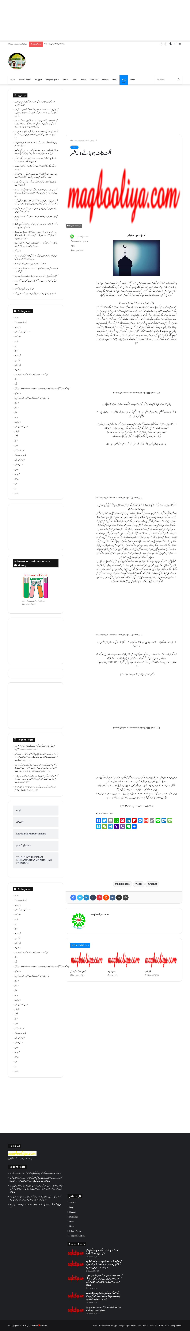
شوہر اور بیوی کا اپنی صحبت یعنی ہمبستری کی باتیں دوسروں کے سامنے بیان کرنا (35, 294)
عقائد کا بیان (18, 422)
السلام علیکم (18, 251)
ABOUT (72, 1203)
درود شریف (18, 370)
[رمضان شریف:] (123, 960)
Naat (74, 79)
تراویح (16, 351)
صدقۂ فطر (17, 408)
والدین (17, 493)
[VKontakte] (112, 897)
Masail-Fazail (25, 79)
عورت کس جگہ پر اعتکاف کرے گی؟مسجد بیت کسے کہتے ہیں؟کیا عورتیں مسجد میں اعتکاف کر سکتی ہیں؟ (35, 103)
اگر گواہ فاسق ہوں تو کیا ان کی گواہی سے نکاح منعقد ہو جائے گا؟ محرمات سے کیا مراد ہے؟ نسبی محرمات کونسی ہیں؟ (36, 210)
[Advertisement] (95, 21)
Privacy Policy (75, 1231)
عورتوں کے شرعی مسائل (21, 427)
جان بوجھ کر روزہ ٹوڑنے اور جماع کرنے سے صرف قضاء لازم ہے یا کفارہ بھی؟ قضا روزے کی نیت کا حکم (36, 144)
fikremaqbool (123, 884)
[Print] (126, 897)
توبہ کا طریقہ (18, 355)
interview (94, 79)
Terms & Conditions (77, 1236)
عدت (16, 417)
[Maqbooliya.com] (17, 61)
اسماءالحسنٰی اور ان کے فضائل (22, 332)
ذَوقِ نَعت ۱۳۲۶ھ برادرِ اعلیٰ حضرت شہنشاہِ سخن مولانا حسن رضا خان (31, 374)
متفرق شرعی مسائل (20, 460)
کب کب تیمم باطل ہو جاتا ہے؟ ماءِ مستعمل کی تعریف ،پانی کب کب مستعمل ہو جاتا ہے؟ (36, 282)
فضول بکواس (148, 972)
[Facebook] (73, 897)
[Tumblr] (93, 897)
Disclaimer (73, 1217)
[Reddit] (106, 897)
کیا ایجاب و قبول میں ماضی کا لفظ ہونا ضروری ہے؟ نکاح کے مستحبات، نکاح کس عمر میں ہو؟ (36, 218)
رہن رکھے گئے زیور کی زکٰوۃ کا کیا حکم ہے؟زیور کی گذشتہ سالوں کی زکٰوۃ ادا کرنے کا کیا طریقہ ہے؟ (36, 168)
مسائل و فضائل (19, 465)
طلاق (16, 412)
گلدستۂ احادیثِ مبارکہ (20, 455)
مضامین (16, 469)
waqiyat (38, 79)
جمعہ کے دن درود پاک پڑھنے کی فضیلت (24, 289)
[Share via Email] (119, 897)
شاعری (17, 403)
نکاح (16, 484)
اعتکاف (17, 341)
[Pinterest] (99, 897)
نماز (15, 488)
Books (83, 79)
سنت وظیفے (18, 393)
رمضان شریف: (112, 972)
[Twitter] (80, 897)
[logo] (22, 1155)
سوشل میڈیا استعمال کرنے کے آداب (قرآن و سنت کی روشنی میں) (32, 398)
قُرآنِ (16, 436)
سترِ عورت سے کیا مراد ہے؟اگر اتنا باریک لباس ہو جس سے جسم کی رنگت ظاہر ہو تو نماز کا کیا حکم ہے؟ (36, 270)
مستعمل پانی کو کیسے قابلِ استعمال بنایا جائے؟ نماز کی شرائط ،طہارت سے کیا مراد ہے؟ (36, 276)
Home (114, 79)
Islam (12, 79)
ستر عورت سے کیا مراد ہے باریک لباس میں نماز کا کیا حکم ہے (30, 264)
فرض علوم (17, 431)
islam (80, 141)
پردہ (16, 346)
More (104, 79)
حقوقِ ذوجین (18, 360)
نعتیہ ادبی (17, 479)
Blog (124, 79)
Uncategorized (21, 322)
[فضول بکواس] (161, 960)
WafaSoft (44, 1325)
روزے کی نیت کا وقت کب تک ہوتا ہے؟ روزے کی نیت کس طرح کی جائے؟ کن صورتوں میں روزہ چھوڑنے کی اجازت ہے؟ (36, 160)
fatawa (65, 79)
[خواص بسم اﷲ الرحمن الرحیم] (86, 960)
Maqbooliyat (51, 79)
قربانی (16, 441)
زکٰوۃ (16, 384)
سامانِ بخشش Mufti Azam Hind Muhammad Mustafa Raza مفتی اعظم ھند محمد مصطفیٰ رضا (42, 389)
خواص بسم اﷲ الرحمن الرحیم (78, 972)
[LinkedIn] (86, 897)
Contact (72, 1212)
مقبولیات (17, 474)
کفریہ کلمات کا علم (19, 450)
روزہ (16, 379)
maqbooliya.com (81, 237)
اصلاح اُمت (18, 336)
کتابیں (16, 446)
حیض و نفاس (18, 365)
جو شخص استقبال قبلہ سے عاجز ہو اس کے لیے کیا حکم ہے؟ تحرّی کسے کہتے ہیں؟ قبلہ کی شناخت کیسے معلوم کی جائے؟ (36, 226)
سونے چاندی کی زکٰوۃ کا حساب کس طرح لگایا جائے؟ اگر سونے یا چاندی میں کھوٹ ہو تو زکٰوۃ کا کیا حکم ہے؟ (36, 183)
